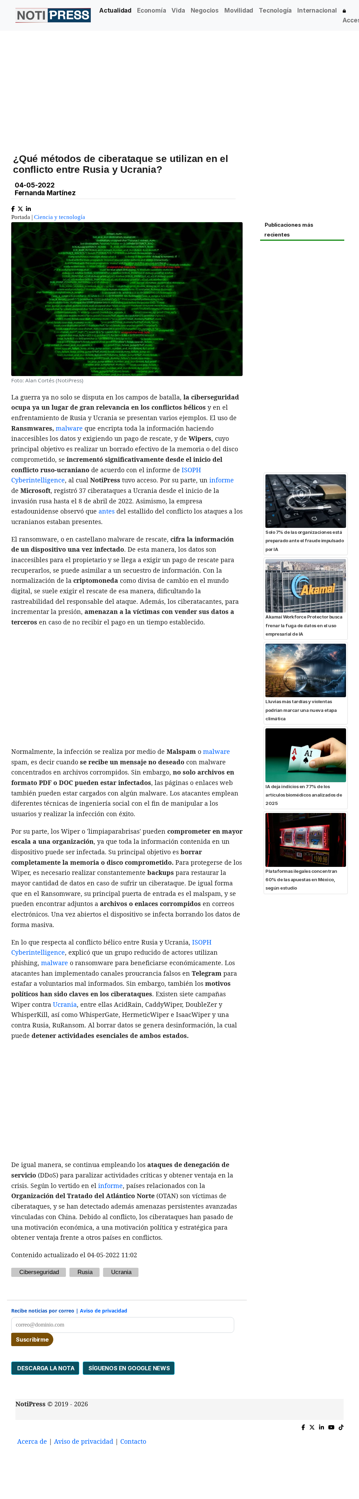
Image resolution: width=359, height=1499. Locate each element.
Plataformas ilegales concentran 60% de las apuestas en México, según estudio (301, 879)
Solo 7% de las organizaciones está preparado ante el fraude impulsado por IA (304, 540)
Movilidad (238, 10)
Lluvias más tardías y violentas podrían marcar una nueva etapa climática (301, 710)
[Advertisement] (179, 84)
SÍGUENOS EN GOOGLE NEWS (128, 1368)
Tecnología (275, 10)
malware (69, 428)
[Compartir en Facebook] (13, 207)
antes (107, 511)
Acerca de (32, 1441)
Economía (151, 10)
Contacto (133, 1441)
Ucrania (65, 1004)
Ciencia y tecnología (59, 217)
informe (221, 480)
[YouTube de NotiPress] (331, 1425)
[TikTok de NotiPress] (341, 1425)
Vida (178, 10)
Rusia (85, 1272)
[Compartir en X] (20, 207)
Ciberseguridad (39, 1272)
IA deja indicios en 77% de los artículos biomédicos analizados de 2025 (303, 795)
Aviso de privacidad (103, 1310)
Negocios (205, 10)
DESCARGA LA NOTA (45, 1368)
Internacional (317, 10)
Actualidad (115, 10)
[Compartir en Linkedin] (28, 207)
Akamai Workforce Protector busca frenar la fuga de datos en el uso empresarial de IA (303, 625)
